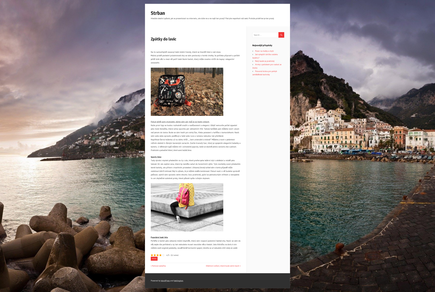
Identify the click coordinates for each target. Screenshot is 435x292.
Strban (158, 13)
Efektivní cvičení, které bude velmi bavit (222, 266)
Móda (154, 259)
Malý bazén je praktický (264, 61)
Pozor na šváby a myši (264, 51)
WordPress (165, 280)
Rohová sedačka (159, 266)
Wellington (178, 280)
